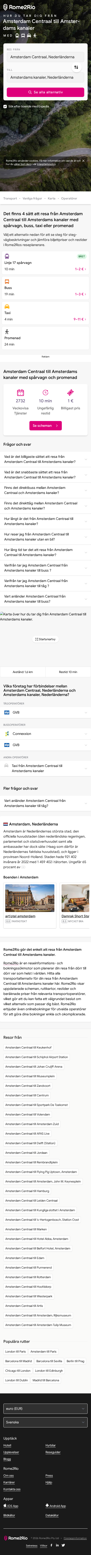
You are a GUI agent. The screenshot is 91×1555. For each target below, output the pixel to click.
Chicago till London (17, 1371)
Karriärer (9, 1482)
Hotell (7, 1445)
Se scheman (42, 426)
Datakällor (52, 1515)
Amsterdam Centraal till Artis (24, 1306)
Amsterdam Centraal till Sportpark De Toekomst (36, 1105)
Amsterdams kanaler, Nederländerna (41, 77)
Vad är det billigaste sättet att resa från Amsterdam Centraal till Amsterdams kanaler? (40, 459)
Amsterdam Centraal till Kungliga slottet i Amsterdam (40, 1210)
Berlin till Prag (75, 1361)
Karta (51, 198)
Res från (14, 49)
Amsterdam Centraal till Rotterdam (28, 1277)
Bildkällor (9, 1515)
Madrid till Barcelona (46, 1380)
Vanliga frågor (32, 198)
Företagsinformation (75, 1538)
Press (49, 1475)
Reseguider (53, 1452)
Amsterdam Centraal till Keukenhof (28, 1047)
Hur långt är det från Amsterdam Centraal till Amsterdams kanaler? (38, 521)
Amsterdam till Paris (43, 1351)
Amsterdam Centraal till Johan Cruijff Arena (33, 1066)
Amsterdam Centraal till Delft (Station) (30, 1143)
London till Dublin (16, 1380)
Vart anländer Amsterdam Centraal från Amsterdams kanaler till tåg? (35, 803)
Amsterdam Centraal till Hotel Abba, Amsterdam (36, 1239)
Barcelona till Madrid (18, 1361)
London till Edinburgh (49, 1371)
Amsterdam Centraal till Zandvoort (27, 1086)
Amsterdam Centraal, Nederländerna (42, 57)
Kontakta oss (12, 1489)
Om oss (8, 1475)
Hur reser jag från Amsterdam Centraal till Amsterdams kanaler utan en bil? (36, 537)
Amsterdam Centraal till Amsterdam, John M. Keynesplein (43, 1181)
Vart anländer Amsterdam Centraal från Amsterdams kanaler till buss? (35, 599)
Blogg (7, 1459)
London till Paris (15, 1351)
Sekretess (31, 1545)
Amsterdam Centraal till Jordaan (26, 1153)
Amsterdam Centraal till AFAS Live (27, 1133)
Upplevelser (11, 1452)
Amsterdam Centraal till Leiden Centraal (31, 1200)
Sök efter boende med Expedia (28, 106)
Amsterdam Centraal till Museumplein (30, 1076)
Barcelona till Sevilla (49, 1361)
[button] (45, 92)
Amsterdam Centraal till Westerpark (28, 1296)
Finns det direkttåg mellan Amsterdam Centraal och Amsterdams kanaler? (40, 506)
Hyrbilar (51, 1445)
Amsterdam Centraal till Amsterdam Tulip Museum (38, 1325)
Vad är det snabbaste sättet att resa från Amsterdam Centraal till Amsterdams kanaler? (40, 474)
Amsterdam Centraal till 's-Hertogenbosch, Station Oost (42, 1220)
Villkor (43, 1545)
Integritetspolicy (46, 164)
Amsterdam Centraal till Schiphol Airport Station (36, 1057)
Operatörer (69, 198)
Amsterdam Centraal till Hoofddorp (28, 1287)
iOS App (12, 1506)
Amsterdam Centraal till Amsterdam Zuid (32, 1124)
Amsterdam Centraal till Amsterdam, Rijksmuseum (38, 1315)
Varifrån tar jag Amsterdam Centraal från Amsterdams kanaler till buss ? (36, 568)
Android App (57, 1506)
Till (9, 69)
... (23, 867)
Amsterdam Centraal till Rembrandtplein (31, 1162)
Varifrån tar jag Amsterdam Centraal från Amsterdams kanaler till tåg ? (36, 583)
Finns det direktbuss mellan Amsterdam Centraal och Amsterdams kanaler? (34, 490)
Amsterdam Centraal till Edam (24, 1258)
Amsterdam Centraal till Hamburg (27, 1191)
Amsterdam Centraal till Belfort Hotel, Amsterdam (37, 1248)
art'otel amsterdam (20, 916)
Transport (10, 198)
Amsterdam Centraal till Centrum (27, 1095)
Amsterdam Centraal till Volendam (27, 1114)
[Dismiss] (83, 160)
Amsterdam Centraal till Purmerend (28, 1267)
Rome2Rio (11, 963)
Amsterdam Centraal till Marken (26, 1229)
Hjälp (49, 1482)
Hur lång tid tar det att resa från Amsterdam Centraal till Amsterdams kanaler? (38, 552)
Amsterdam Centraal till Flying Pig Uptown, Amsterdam (41, 1172)
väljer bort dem (22, 164)
